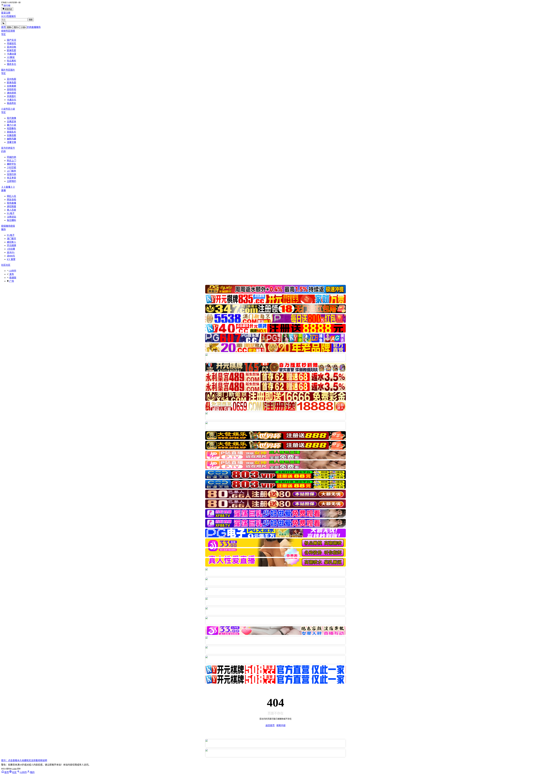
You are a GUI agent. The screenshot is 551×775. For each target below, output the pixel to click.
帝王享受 (11, 178)
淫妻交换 (11, 142)
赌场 (38, 27)
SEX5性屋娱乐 (8, 16)
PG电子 (10, 213)
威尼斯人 (11, 242)
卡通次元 (11, 100)
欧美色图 (11, 82)
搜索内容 (281, 725)
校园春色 (11, 128)
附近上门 (11, 160)
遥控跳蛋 (11, 206)
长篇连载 (11, 135)
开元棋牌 (11, 245)
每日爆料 (11, 220)
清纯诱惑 (11, 93)
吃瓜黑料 (11, 61)
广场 (11, 281)
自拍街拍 (11, 89)
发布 (11, 274)
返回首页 (270, 725)
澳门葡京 (11, 238)
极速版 (12, 277)
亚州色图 (11, 79)
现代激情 (11, 118)
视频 (9, 27)
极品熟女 (11, 103)
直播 (33, 27)
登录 (3, 13)
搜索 (31, 20)
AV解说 (11, 57)
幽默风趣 (11, 139)
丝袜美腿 (11, 86)
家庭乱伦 (11, 132)
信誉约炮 (11, 174)
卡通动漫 (11, 54)
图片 (16, 27)
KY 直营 (11, 259)
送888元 (11, 256)
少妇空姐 (11, 167)
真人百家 (11, 210)
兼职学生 (11, 164)
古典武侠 (11, 121)
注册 (8, 13)
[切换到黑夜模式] (3, 23)
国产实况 (11, 40)
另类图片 (11, 96)
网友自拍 (11, 199)
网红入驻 (11, 196)
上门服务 (11, 171)
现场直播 (11, 203)
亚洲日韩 (11, 47)
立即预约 (11, 181)
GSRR (14, 769)
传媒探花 (11, 43)
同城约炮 (11, 157)
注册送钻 (11, 217)
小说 (23, 27)
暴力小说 (11, 125)
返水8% (10, 252)
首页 (3, 27)
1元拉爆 (11, 249)
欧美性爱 (11, 50)
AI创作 (12, 271)
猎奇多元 (11, 64)
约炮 (29, 27)
